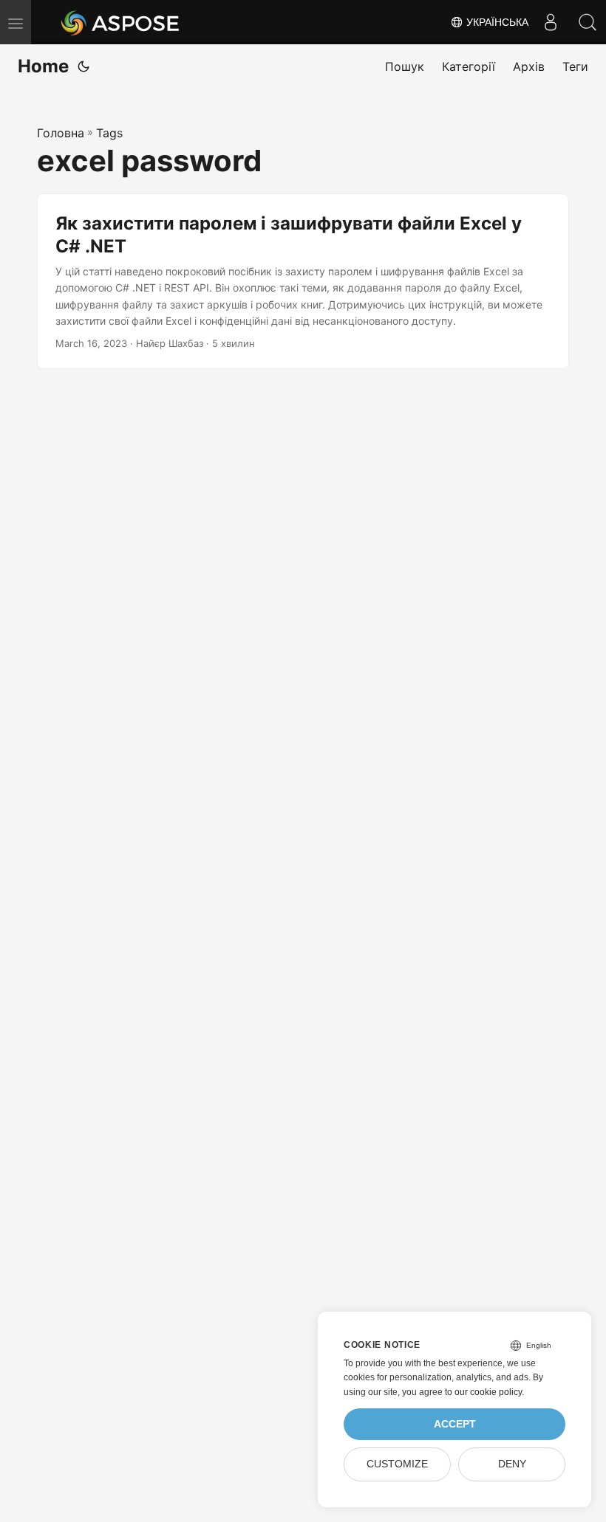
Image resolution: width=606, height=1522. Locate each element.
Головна (60, 132)
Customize (397, 1464)
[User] (550, 22)
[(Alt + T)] (83, 66)
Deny (512, 1464)
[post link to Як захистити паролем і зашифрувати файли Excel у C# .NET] (303, 281)
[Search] (587, 22)
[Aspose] (121, 22)
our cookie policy (488, 1392)
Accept (455, 1424)
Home (43, 66)
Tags (109, 132)
